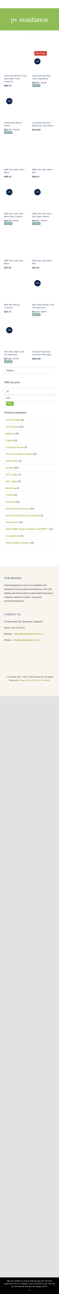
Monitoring (11, 488)
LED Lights (11, 481)
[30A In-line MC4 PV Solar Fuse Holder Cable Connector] (15, 59)
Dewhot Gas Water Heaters (19, 454)
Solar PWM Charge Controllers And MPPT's (27, 529)
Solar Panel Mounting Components (23, 515)
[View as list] (31, 37)
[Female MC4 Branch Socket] (15, 106)
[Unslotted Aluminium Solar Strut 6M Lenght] (43, 335)
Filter (10, 403)
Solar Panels (12, 522)
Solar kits (10, 502)
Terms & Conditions (41, 680)
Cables (9, 440)
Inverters (10, 468)
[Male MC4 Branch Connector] (15, 288)
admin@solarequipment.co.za (28, 634)
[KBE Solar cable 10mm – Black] (15, 153)
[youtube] (29, 685)
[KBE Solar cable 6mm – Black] (15, 244)
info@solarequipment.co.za (26, 640)
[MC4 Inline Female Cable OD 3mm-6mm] (43, 288)
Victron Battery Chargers (18, 543)
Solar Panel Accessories (18, 509)
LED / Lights (12, 474)
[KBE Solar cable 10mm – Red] (43, 153)
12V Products (12, 427)
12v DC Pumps (13, 420)
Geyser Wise (12, 461)
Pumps (9, 495)
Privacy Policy (25, 680)
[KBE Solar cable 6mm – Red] (43, 244)
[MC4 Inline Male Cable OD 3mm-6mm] (15, 335)
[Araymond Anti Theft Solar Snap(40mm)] (43, 59)
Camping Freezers (15, 447)
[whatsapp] (34, 685)
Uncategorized (13, 536)
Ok (29, 1290)
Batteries (10, 433)
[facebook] (25, 685)
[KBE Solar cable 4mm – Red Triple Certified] (43, 197)
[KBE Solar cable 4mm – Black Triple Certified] (15, 197)
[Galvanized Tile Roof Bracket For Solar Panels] (43, 106)
